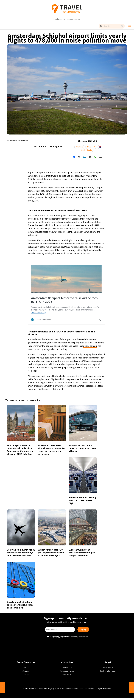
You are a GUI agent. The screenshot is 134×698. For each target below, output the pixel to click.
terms (72, 371)
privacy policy (82, 371)
